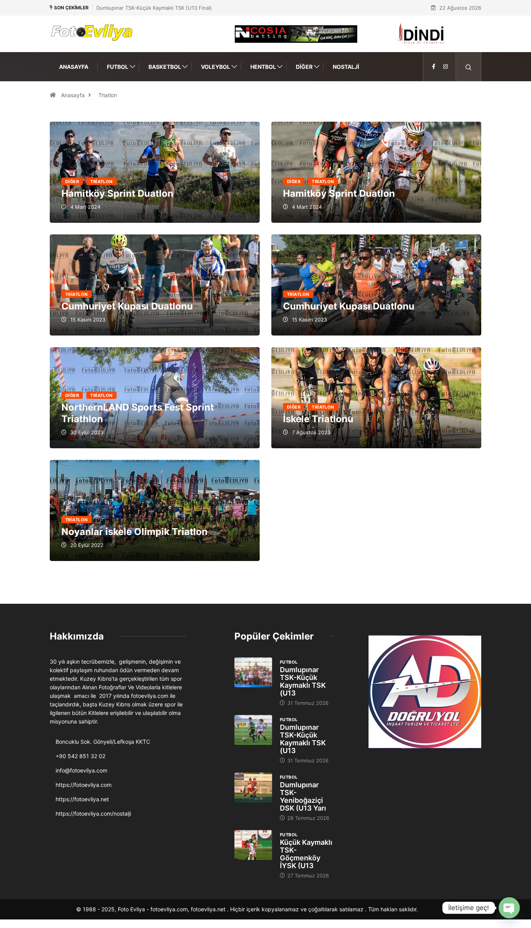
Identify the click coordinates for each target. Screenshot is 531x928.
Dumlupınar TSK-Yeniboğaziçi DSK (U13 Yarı (303, 796)
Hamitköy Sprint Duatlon (117, 193)
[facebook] (433, 66)
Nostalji (346, 66)
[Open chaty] (509, 907)
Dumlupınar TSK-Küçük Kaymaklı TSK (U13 (303, 681)
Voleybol (215, 66)
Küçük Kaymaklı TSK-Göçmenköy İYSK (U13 (306, 854)
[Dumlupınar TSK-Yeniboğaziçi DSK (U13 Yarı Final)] (253, 787)
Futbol (117, 66)
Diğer (304, 66)
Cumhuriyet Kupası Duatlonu (127, 306)
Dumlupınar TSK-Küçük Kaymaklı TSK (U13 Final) (154, 8)
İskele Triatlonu (376, 397)
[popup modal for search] (468, 66)
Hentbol (263, 66)
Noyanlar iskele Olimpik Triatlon (134, 531)
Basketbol (164, 66)
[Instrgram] (445, 66)
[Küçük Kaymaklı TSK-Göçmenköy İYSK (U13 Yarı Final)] (253, 845)
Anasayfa (73, 66)
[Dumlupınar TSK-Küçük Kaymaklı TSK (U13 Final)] (253, 672)
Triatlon (107, 95)
